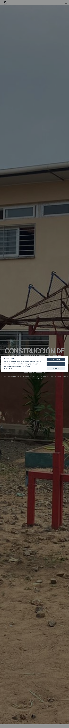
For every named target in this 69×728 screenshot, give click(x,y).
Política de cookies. (9, 368)
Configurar (56, 368)
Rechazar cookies (56, 364)
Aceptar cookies (55, 359)
